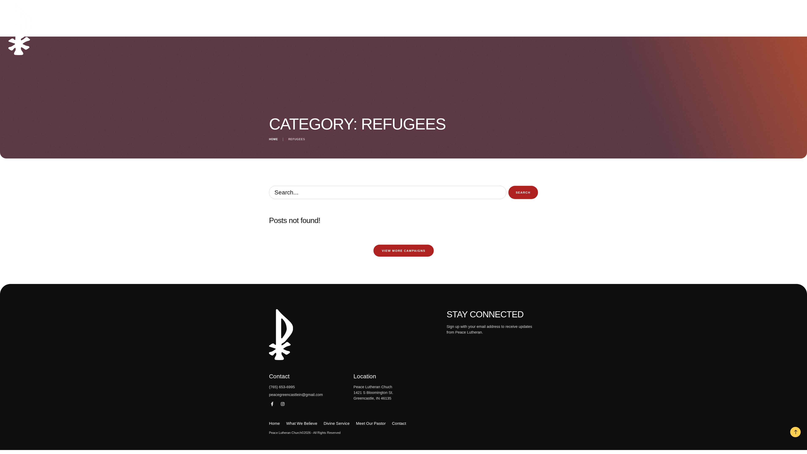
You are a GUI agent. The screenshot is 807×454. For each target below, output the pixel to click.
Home (273, 139)
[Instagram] (283, 404)
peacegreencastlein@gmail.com (296, 395)
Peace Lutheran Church (285, 432)
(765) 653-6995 (282, 387)
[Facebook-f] (272, 404)
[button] (771, 30)
